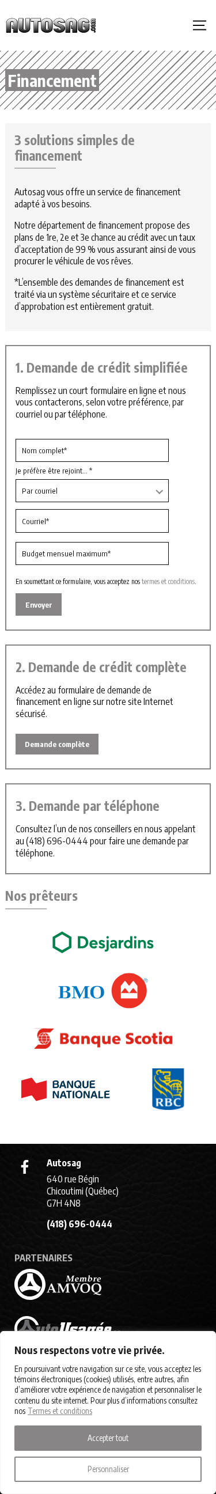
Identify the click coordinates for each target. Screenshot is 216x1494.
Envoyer (38, 604)
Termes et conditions (60, 1411)
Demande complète (57, 744)
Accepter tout (108, 1438)
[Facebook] (25, 1167)
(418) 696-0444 (57, 841)
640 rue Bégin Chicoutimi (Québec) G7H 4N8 (83, 1191)
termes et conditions (168, 581)
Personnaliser (108, 1469)
